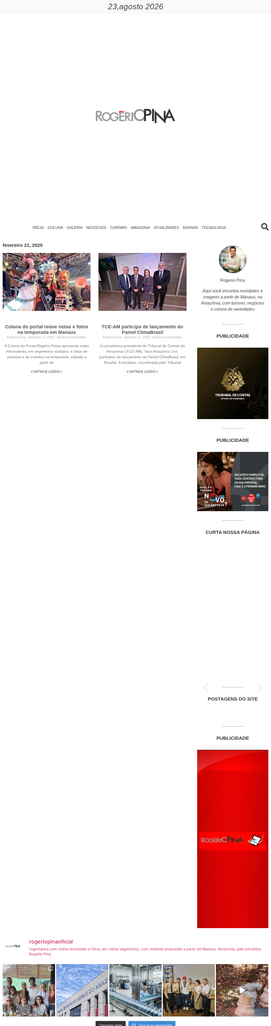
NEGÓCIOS (96, 227)
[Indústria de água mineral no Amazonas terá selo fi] (135, 990)
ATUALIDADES (166, 227)
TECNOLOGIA (214, 227)
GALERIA (75, 227)
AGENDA (190, 227)
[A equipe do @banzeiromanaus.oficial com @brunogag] (189, 990)
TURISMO (118, 227)
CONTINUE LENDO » (46, 372)
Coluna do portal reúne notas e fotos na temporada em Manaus (46, 329)
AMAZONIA (140, 227)
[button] (206, 688)
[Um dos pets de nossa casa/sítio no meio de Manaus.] (242, 990)
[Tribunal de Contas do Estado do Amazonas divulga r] (82, 990)
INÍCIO (38, 227)
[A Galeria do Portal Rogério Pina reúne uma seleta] (29, 990)
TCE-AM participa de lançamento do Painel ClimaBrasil (142, 329)
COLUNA (55, 227)
